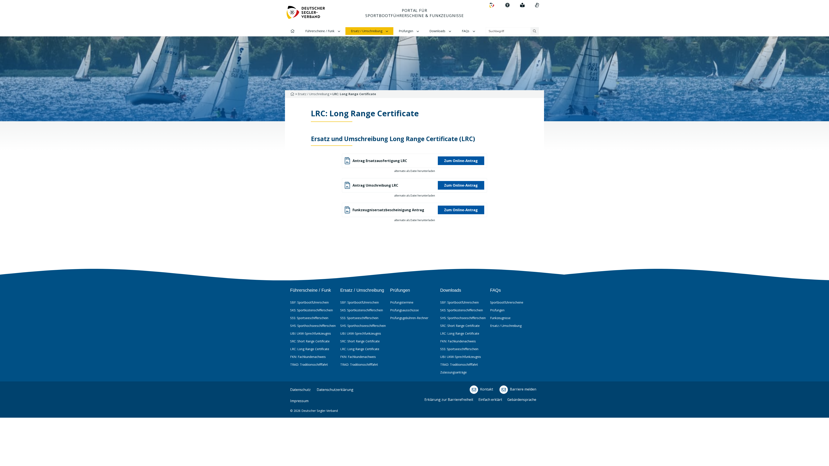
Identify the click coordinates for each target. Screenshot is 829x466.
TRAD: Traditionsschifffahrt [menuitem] (309, 364)
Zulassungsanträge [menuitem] (453, 372)
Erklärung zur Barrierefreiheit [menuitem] (448, 399)
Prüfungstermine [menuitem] (401, 302)
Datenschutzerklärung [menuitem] (335, 389)
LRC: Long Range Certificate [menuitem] (309, 349)
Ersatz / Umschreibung (313, 94)
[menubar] (414, 334)
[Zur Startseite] (305, 14)
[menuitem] (492, 5)
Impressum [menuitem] (299, 400)
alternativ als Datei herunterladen (414, 171)
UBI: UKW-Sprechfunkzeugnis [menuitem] (310, 333)
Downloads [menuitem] (437, 31)
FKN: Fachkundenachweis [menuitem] (308, 357)
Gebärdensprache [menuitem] (521, 399)
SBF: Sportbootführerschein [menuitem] (309, 302)
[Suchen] (534, 31)
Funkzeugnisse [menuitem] (500, 318)
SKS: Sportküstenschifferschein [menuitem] (311, 310)
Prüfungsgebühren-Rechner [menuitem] (409, 318)
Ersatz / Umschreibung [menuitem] (367, 31)
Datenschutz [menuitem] (300, 389)
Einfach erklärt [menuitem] (490, 399)
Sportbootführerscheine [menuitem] (506, 302)
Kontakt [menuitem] (486, 389)
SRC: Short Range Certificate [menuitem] (310, 341)
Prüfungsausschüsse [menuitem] (404, 310)
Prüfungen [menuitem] (406, 31)
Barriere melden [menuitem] (522, 389)
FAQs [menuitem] (466, 31)
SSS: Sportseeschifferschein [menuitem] (309, 318)
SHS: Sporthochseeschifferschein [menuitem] (313, 326)
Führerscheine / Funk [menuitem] (320, 31)
